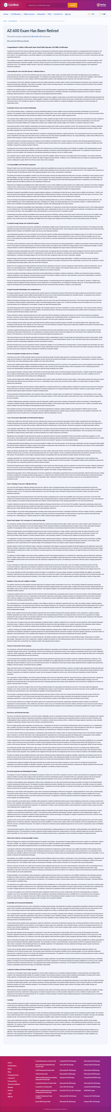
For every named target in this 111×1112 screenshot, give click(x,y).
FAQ (49, 14)
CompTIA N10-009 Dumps (92, 1077)
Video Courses (29, 14)
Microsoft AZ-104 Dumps (92, 1061)
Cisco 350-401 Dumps (67, 1087)
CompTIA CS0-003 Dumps (92, 1087)
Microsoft (35, 36)
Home (5, 14)
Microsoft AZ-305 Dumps (68, 1101)
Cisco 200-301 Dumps (67, 1065)
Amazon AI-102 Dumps (67, 1077)
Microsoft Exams (13, 21)
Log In (10, 1093)
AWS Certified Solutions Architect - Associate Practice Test (47, 1078)
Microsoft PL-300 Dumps (67, 1074)
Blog (9, 1072)
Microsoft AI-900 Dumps (91, 1070)
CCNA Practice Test (42, 1074)
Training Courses (13, 1075)
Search (72, 5)
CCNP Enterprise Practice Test (45, 1070)
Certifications (16, 14)
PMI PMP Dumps (89, 1090)
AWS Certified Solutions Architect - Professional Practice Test (47, 1091)
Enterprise (41, 14)
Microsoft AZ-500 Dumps (68, 1083)
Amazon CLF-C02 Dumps (92, 1096)
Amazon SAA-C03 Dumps (92, 1065)
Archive (10, 1090)
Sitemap (10, 1087)
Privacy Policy (12, 1081)
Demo (10, 1069)
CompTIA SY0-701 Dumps (68, 1061)
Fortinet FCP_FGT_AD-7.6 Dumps (70, 1090)
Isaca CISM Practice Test (43, 1101)
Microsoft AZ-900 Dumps (92, 1074)
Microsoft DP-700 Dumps (68, 1070)
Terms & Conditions (14, 1084)
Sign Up (68, 14)
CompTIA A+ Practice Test (44, 1087)
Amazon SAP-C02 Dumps (92, 1101)
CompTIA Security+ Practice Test (46, 1061)
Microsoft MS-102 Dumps (92, 1083)
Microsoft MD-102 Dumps (68, 1096)
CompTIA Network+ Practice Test (46, 1083)
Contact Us (58, 14)
